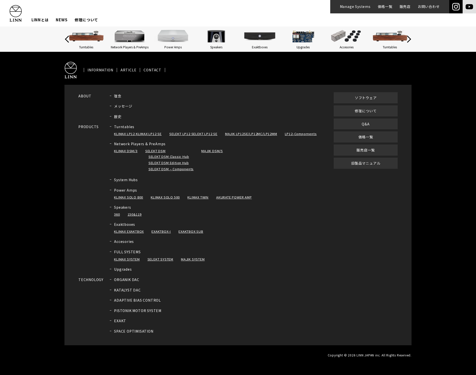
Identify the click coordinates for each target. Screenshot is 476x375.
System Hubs (126, 179)
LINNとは (40, 19)
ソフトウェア (366, 97)
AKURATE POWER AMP (234, 197)
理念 (117, 95)
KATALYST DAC (127, 290)
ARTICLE (128, 70)
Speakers (122, 207)
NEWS (61, 19)
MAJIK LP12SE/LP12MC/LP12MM (251, 133)
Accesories (124, 241)
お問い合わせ (429, 6)
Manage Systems (355, 6)
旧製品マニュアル (365, 163)
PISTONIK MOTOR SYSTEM (137, 310)
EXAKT (120, 320)
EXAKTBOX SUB (190, 231)
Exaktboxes (124, 224)
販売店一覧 (366, 149)
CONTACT (152, 70)
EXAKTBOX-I (161, 231)
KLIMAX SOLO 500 (165, 197)
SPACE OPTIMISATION (133, 331)
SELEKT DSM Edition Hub (169, 162)
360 (117, 214)
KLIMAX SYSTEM (127, 259)
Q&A (365, 123)
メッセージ (123, 106)
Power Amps (125, 190)
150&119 (135, 214)
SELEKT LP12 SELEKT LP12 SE (193, 133)
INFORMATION (100, 70)
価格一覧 (385, 6)
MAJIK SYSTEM (193, 259)
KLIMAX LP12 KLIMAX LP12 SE (138, 133)
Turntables (124, 126)
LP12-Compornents (301, 133)
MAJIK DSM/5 (212, 150)
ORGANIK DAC (126, 279)
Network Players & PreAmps (140, 143)
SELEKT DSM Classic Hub (169, 156)
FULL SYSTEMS (127, 251)
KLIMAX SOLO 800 (128, 197)
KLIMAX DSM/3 (126, 150)
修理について (86, 19)
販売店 (405, 6)
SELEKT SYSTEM (160, 259)
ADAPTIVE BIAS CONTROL (137, 300)
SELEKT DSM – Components (171, 169)
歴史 (117, 116)
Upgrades (123, 269)
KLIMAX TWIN (197, 197)
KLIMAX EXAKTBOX (129, 231)
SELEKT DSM (155, 150)
